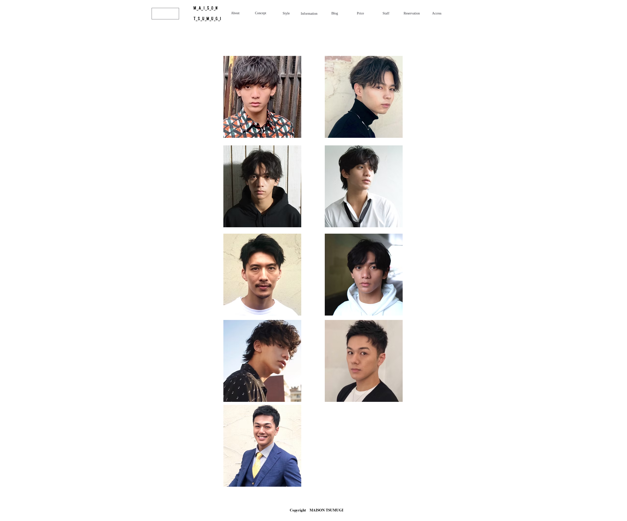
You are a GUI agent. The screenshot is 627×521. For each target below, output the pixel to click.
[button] (262, 97)
